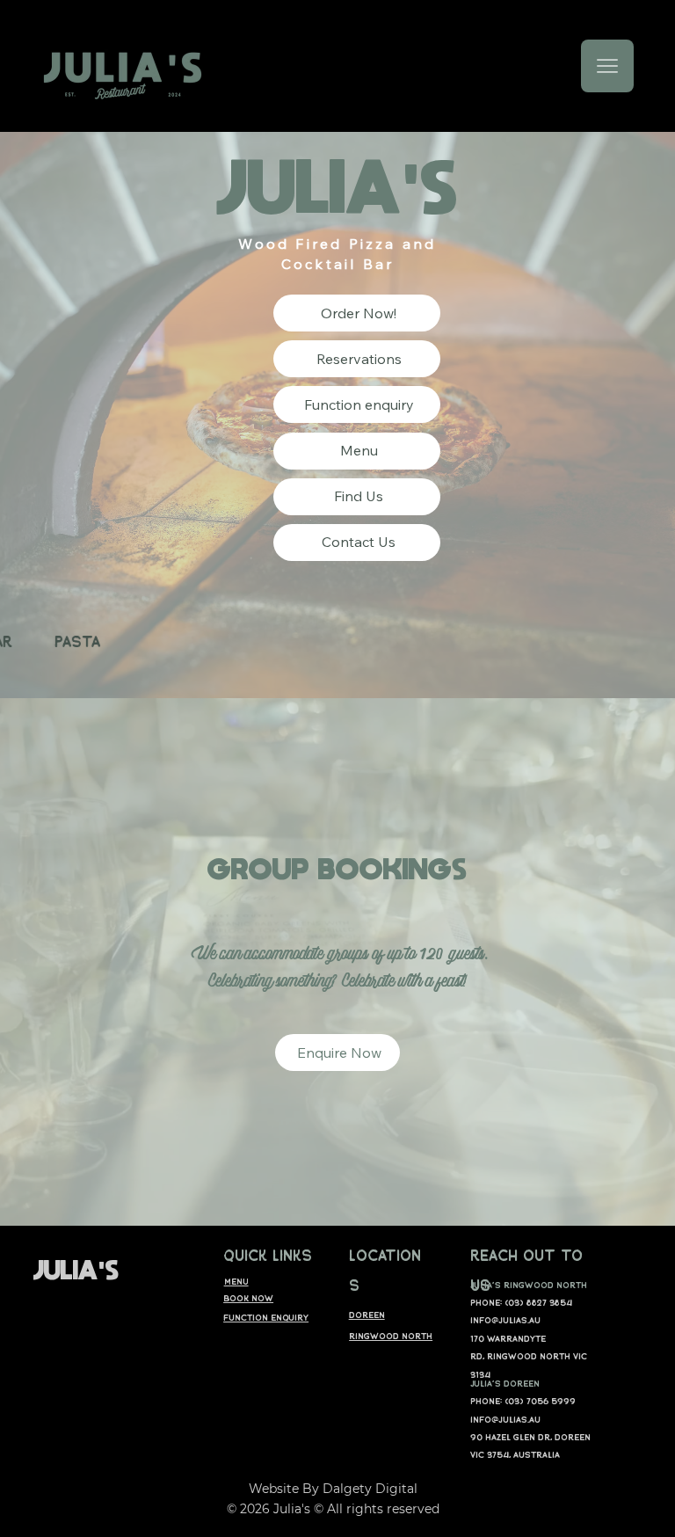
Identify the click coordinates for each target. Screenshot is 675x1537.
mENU (236, 1281)
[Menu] (607, 66)
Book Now (248, 1298)
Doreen (367, 1314)
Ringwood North (390, 1335)
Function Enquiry (265, 1317)
